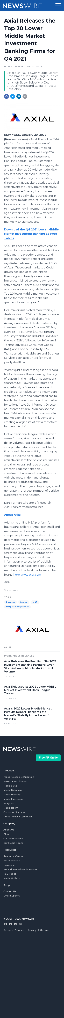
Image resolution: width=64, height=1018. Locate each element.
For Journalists (11, 860)
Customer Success (14, 812)
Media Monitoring (13, 799)
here (16, 574)
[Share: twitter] (13, 96)
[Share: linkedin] (19, 96)
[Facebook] (5, 924)
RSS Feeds (9, 873)
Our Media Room (13, 843)
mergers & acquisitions (17, 607)
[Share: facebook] (6, 96)
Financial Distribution (15, 781)
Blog (6, 834)
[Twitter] (10, 924)
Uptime (44, 930)
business (10, 602)
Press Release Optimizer (17, 816)
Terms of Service (13, 930)
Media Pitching (11, 794)
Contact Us (9, 891)
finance (23, 602)
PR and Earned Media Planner (20, 869)
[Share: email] (25, 96)
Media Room (10, 807)
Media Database (12, 790)
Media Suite (10, 785)
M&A (35, 602)
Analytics (8, 803)
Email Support (11, 895)
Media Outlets (11, 878)
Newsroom (9, 865)
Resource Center (13, 856)
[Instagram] (20, 924)
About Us (8, 829)
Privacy (32, 930)
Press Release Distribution (18, 777)
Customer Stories (13, 838)
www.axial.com (31, 574)
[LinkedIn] (15, 924)
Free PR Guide (48, 757)
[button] (58, 5)
